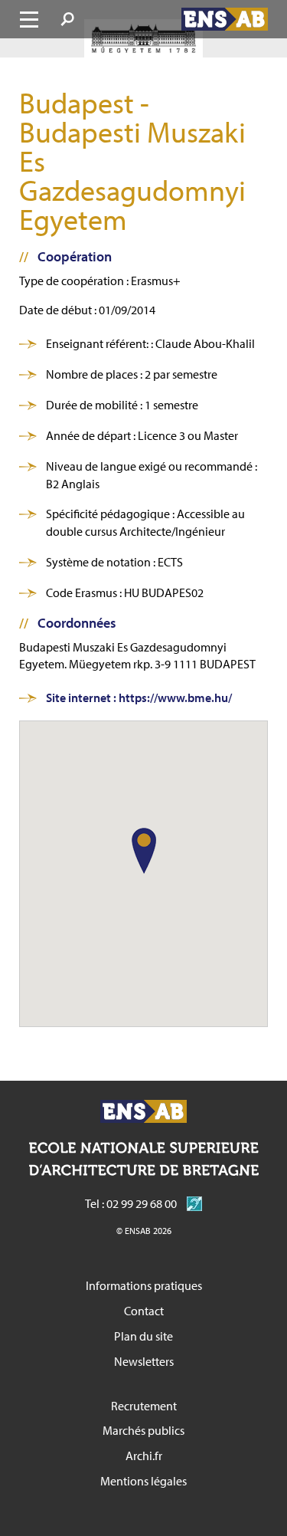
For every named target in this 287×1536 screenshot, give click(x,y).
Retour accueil (143, 1111)
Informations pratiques (144, 1285)
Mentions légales (143, 1480)
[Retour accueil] (225, 19)
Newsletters (144, 1361)
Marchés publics (143, 1430)
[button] (144, 851)
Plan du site (143, 1336)
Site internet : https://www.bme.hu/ (139, 697)
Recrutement (144, 1405)
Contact (144, 1310)
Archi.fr (144, 1455)
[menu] (29, 19)
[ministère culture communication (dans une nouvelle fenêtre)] (190, 1203)
